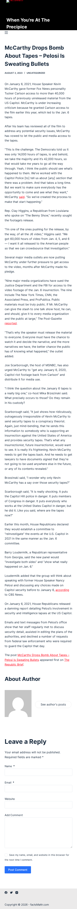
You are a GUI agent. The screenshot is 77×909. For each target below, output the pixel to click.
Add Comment (14, 815)
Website (10, 799)
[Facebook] (6, 892)
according (62, 590)
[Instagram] (16, 892)
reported (11, 323)
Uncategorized (36, 73)
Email (9, 782)
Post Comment (17, 869)
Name (10, 766)
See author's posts (53, 704)
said (22, 197)
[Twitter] (11, 892)
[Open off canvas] (6, 32)
